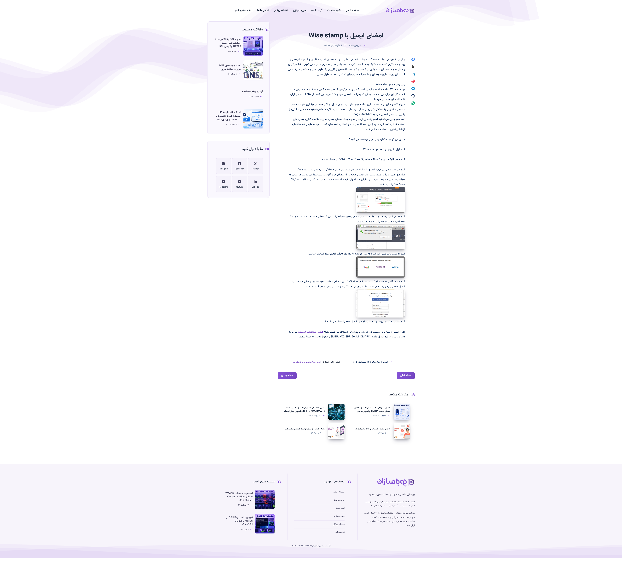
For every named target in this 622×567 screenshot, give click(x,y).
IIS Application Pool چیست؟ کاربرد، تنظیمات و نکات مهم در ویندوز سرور (228, 116)
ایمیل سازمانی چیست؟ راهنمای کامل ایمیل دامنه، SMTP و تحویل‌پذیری (372, 409)
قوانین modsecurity (252, 92)
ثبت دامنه (316, 10)
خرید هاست (334, 10)
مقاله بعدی (287, 376)
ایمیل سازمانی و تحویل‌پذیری (307, 362)
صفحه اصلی (352, 10)
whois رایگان (281, 10)
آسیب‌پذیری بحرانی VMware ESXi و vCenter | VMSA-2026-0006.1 (239, 496)
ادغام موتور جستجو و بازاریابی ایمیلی (372, 429)
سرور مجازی (299, 10)
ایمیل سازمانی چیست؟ (310, 332)
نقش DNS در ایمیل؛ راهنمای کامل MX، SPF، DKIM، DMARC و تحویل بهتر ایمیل (304, 409)
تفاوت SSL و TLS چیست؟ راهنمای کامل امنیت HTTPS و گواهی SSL (228, 43)
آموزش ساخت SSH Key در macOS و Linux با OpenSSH (239, 521)
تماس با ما (263, 10)
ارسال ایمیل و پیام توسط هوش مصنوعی (305, 429)
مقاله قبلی (405, 376)
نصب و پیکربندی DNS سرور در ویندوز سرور (230, 67)
